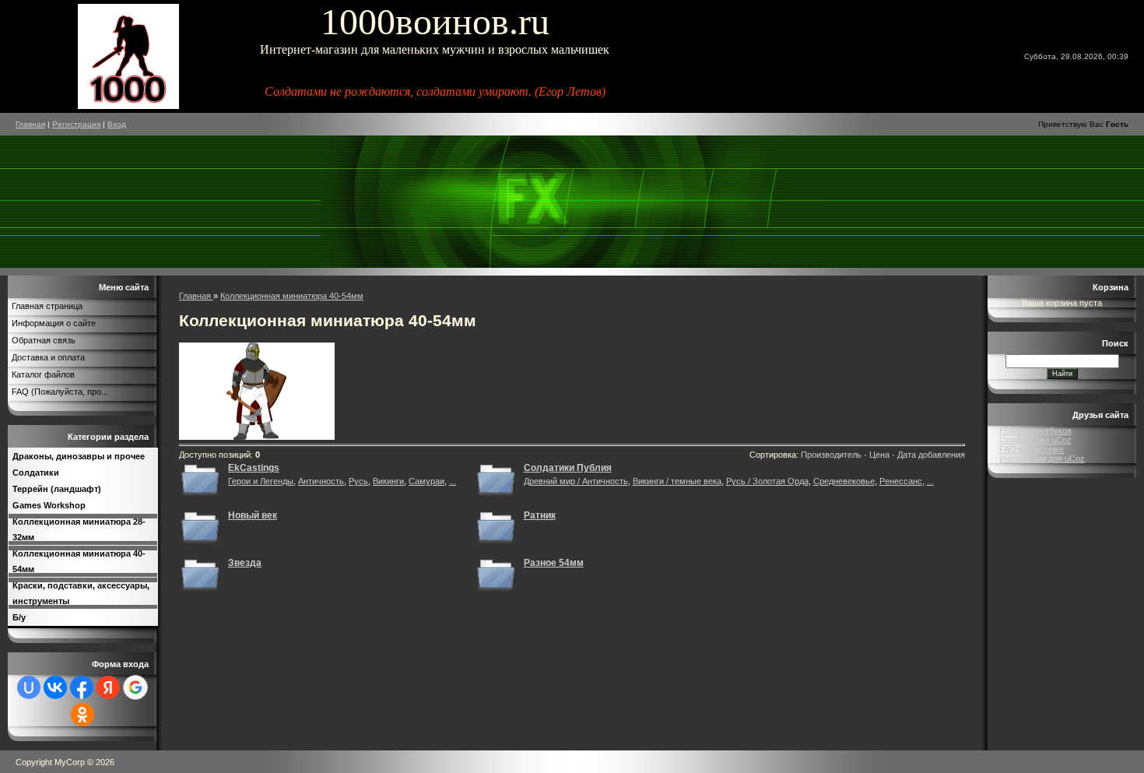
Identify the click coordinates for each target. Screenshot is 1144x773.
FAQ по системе (1031, 449)
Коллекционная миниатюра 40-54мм (79, 561)
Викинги (388, 481)
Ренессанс (900, 481)
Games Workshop (49, 505)
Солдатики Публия (568, 467)
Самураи (426, 481)
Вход (116, 124)
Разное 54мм (554, 562)
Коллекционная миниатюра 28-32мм (79, 529)
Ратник (540, 515)
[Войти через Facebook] (81, 687)
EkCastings (253, 467)
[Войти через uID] (28, 687)
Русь (358, 481)
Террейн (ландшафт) (56, 489)
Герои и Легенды (260, 481)
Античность (321, 481)
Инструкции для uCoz (1042, 458)
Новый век (252, 515)
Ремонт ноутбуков (1035, 430)
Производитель (831, 454)
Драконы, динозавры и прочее (78, 456)
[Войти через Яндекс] (108, 687)
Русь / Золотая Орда (767, 481)
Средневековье (844, 481)
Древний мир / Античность (576, 481)
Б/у (19, 617)
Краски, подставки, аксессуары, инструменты (80, 593)
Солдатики (35, 472)
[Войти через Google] (135, 687)
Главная (30, 124)
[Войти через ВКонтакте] (55, 687)
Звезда (244, 562)
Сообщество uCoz (1035, 439)
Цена (879, 454)
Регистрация (76, 124)
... (452, 481)
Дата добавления (931, 454)
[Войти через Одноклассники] (82, 714)
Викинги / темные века (677, 481)
